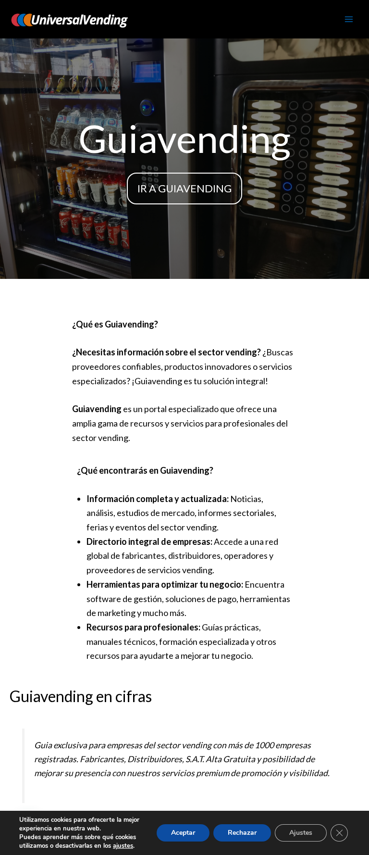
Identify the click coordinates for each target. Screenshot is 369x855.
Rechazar (242, 832)
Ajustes (300, 832)
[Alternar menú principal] (348, 19)
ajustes (123, 846)
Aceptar (183, 832)
